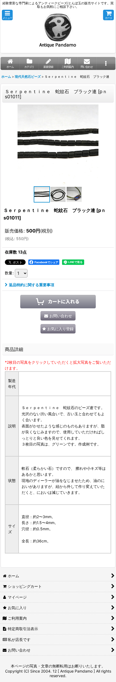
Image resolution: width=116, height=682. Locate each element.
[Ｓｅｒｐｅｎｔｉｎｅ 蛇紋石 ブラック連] (58, 144)
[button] (7, 15)
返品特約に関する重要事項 (31, 284)
